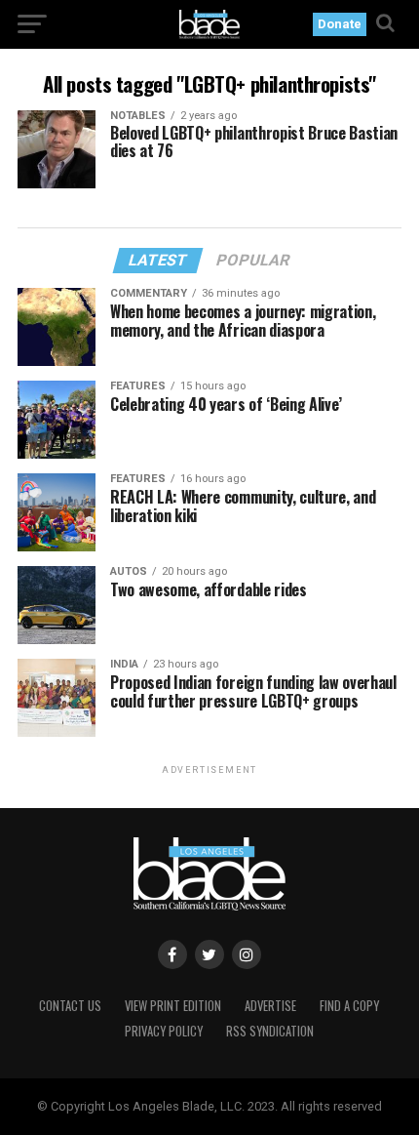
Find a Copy (349, 1005)
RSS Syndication (270, 1031)
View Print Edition (173, 1005)
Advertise (270, 1005)
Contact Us (70, 1005)
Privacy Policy (164, 1031)
